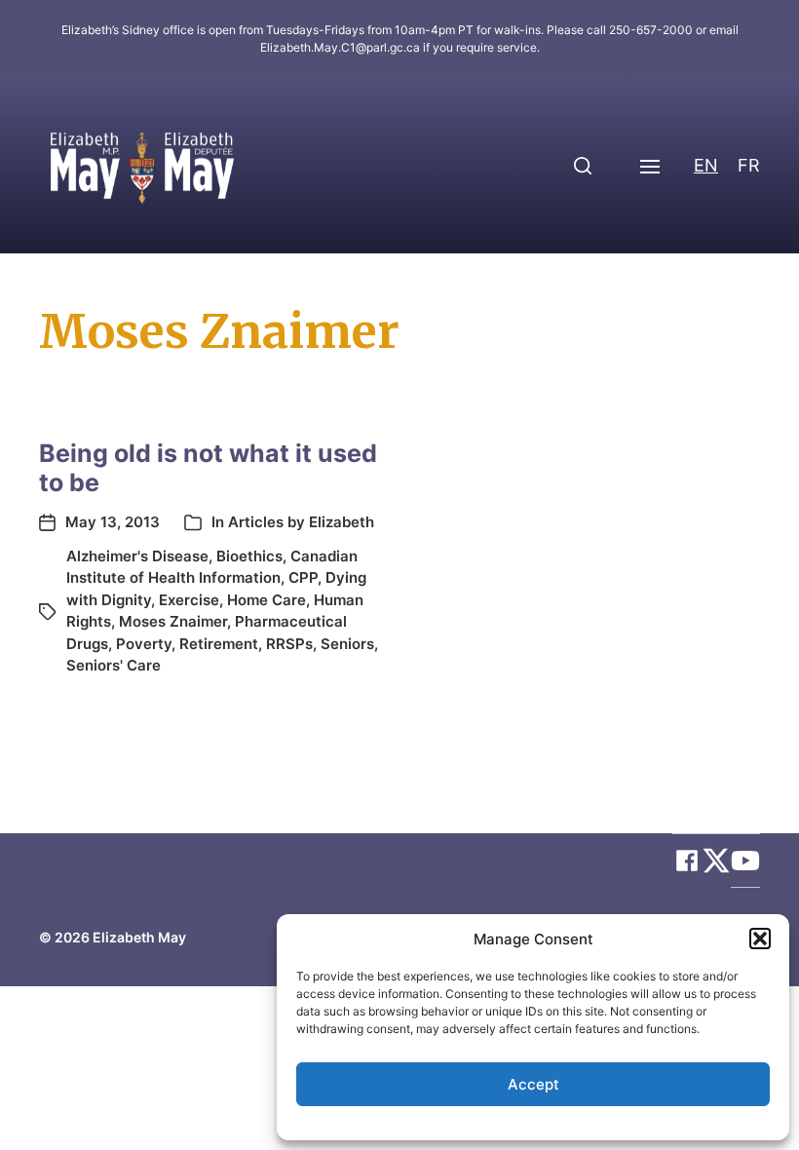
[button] (760, 938)
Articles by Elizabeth (301, 522)
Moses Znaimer (173, 621)
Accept (533, 1084)
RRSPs (289, 643)
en (706, 165)
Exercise (189, 600)
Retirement (218, 643)
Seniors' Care (113, 665)
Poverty (143, 643)
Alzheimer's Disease (137, 556)
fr (749, 165)
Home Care (266, 600)
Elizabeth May (139, 937)
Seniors (347, 643)
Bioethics (249, 556)
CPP (303, 577)
